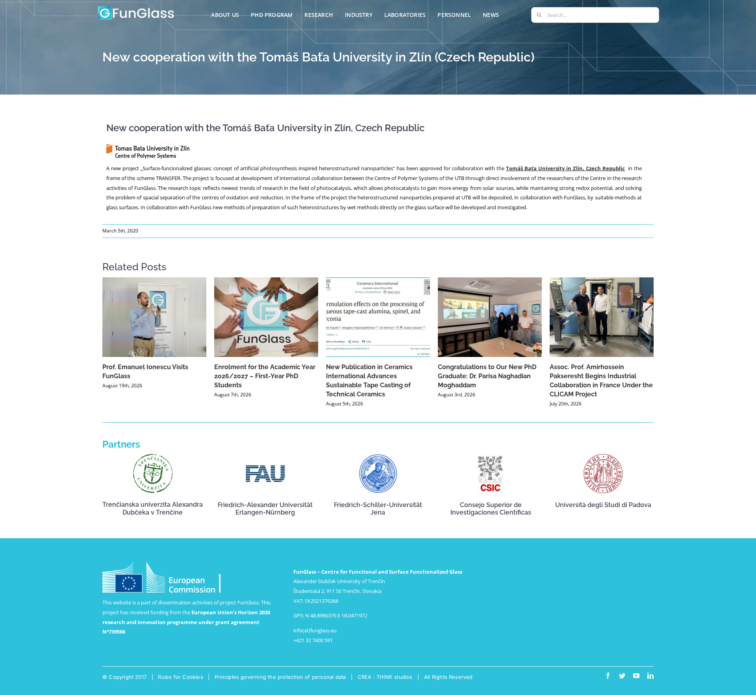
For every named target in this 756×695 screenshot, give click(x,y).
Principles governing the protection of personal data (280, 677)
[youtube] (636, 676)
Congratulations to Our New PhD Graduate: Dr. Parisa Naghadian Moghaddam (487, 376)
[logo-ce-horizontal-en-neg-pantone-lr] (161, 564)
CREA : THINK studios (385, 677)
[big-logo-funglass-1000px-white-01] (136, 7)
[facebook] (608, 676)
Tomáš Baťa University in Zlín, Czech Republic (565, 168)
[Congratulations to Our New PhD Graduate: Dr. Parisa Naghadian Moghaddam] (490, 317)
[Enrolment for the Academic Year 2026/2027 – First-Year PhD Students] (266, 317)
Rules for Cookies (180, 677)
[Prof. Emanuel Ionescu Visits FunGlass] (154, 317)
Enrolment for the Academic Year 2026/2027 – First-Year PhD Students (264, 376)
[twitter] (622, 676)
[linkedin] (650, 676)
